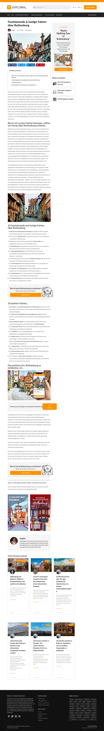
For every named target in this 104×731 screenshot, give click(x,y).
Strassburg (86, 715)
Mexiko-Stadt (86, 708)
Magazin (40, 720)
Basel (71, 701)
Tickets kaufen (90, 7)
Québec (81, 712)
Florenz (77, 703)
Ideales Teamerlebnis (43, 703)
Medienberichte (42, 714)
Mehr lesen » (13, 599)
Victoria (73, 719)
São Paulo (93, 715)
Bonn (80, 701)
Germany (29, 30)
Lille (77, 706)
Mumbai (72, 710)
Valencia (79, 717)
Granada (87, 703)
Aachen (71, 699)
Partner (40, 712)
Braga (84, 701)
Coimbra (89, 701)
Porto (76, 712)
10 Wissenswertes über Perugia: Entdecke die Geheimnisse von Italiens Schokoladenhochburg (64, 584)
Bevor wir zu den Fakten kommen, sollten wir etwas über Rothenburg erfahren (30, 76)
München (83, 710)
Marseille (72, 708)
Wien (83, 719)
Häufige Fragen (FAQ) (43, 705)
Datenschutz (94, 727)
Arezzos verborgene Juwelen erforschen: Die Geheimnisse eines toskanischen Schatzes (40, 581)
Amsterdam (87, 699)
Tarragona (72, 717)
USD (78, 7)
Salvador (94, 712)
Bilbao (75, 701)
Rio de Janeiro (87, 712)
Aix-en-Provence (78, 699)
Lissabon (82, 706)
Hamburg (94, 703)
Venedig (93, 717)
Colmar (94, 701)
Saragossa (72, 715)
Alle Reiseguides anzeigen (65, 99)
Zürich (92, 719)
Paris (95, 710)
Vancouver (86, 717)
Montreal (94, 708)
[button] (12, 64)
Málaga (77, 710)
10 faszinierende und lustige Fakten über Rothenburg (26, 80)
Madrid (94, 706)
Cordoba (72, 703)
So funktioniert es (42, 700)
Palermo (89, 710)
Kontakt (40, 716)
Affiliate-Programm (43, 718)
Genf (83, 703)
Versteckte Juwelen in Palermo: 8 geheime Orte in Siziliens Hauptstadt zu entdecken (64, 645)
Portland (71, 712)
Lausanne (72, 706)
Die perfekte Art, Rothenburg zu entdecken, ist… (24, 85)
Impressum (84, 727)
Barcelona (94, 699)
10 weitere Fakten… (17, 82)
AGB (89, 727)
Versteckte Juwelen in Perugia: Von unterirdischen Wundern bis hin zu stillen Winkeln (41, 645)
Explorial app (41, 698)
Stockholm (79, 715)
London (88, 706)
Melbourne (79, 708)
